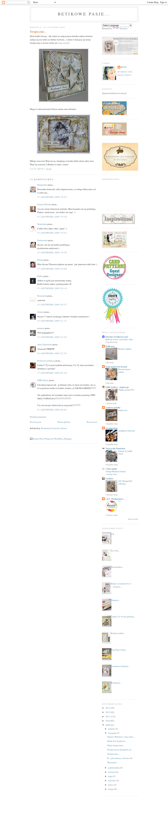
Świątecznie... (113, 753)
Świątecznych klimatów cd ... (120, 749)
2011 (108, 716)
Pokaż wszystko (133, 519)
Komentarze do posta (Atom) (54, 428)
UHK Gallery (43, 380)
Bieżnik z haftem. (125, 349)
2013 (108, 707)
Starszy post (91, 421)
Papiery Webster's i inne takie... (121, 736)
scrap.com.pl (63, 42)
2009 (108, 724)
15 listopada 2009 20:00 (52, 268)
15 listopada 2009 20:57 (52, 304)
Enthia (40, 276)
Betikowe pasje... (84, 14)
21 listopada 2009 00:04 (52, 409)
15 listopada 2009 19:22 (52, 196)
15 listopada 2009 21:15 (52, 320)
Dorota (40, 259)
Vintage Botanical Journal (115, 471)
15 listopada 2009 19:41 (52, 232)
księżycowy (122, 410)
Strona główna (63, 421)
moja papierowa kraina (116, 366)
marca (111, 784)
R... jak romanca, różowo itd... (120, 758)
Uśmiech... (115, 600)
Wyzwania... (112, 762)
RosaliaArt (42, 295)
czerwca (112, 771)
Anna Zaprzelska (44, 344)
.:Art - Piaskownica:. (114, 498)
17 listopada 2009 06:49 (52, 372)
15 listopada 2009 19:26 (52, 216)
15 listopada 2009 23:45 (52, 337)
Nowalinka (42, 224)
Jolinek (40, 311)
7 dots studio (111, 468)
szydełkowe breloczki (126, 430)
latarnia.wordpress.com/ (116, 336)
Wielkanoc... (116, 682)
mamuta (40, 328)
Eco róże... (115, 550)
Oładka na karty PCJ (126, 389)
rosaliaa (109, 478)
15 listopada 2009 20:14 (52, 288)
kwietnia (112, 780)
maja (110, 776)
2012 (108, 712)
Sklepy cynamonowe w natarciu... (121, 585)
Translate (123, 28)
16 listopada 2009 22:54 (52, 353)
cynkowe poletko (112, 407)
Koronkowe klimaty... (120, 666)
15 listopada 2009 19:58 (52, 252)
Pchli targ (110, 346)
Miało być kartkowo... (117, 741)
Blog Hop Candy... (119, 649)
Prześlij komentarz (38, 416)
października (114, 767)
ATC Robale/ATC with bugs (125, 482)
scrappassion (111, 427)
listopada (112, 733)
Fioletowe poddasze (46, 360)
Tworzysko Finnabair (115, 448)
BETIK (124, 67)
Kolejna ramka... (118, 633)
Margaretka (42, 184)
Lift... (113, 533)
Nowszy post (35, 421)
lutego (111, 789)
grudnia (112, 728)
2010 (108, 720)
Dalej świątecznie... (115, 745)
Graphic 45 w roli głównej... (123, 616)
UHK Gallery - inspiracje (117, 387)
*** (119, 501)
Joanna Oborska (44, 204)
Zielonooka (42, 240)
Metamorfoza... (117, 566)
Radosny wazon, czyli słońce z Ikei (119, 339)
